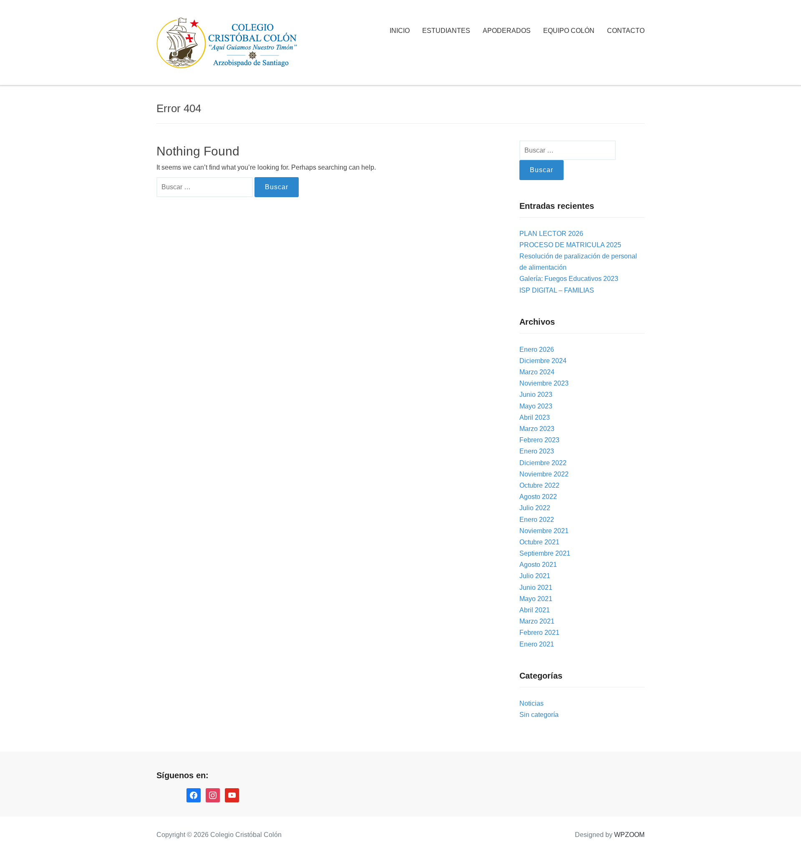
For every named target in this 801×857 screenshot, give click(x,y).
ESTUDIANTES (446, 30)
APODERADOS (507, 30)
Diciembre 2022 (543, 462)
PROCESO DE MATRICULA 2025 (570, 244)
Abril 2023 (534, 417)
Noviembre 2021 (544, 530)
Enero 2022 (536, 519)
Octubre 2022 (539, 485)
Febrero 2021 (539, 632)
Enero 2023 (536, 451)
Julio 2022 (534, 507)
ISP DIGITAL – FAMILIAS (556, 290)
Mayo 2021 (535, 598)
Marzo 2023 (536, 428)
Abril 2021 (534, 610)
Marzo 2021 (536, 621)
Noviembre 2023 (544, 383)
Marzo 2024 (536, 372)
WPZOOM (629, 834)
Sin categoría (539, 714)
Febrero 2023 (539, 440)
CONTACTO (626, 30)
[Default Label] (232, 794)
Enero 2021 (536, 644)
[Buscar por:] (205, 186)
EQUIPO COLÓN (568, 30)
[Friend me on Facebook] (193, 794)
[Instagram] (213, 794)
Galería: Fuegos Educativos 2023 (568, 278)
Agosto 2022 (538, 496)
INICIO (400, 30)
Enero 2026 (536, 349)
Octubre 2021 (539, 542)
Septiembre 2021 (544, 553)
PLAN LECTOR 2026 (551, 233)
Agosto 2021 (538, 564)
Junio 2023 (535, 394)
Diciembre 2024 (543, 360)
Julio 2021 (534, 575)
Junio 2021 (535, 587)
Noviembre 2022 (544, 474)
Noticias (531, 703)
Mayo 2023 (535, 406)
